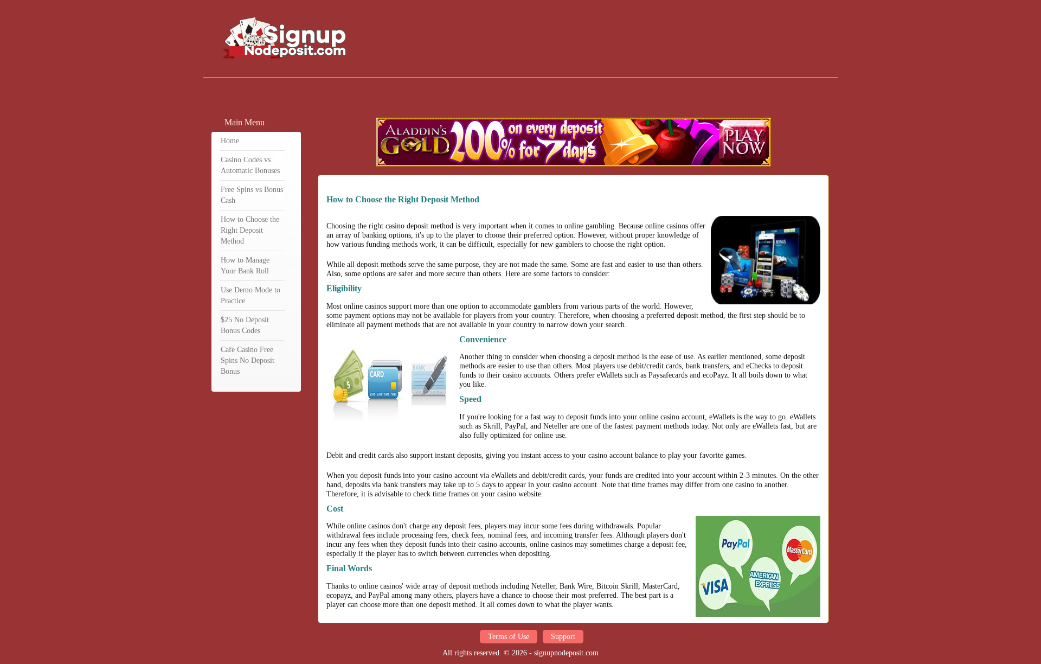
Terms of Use (508, 637)
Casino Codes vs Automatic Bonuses (250, 165)
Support (563, 637)
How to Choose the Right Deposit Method (250, 230)
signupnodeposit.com (566, 653)
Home (230, 141)
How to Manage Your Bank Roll (245, 265)
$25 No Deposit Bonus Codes (245, 325)
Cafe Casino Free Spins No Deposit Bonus (247, 360)
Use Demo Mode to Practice (250, 295)
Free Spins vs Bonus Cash (252, 195)
